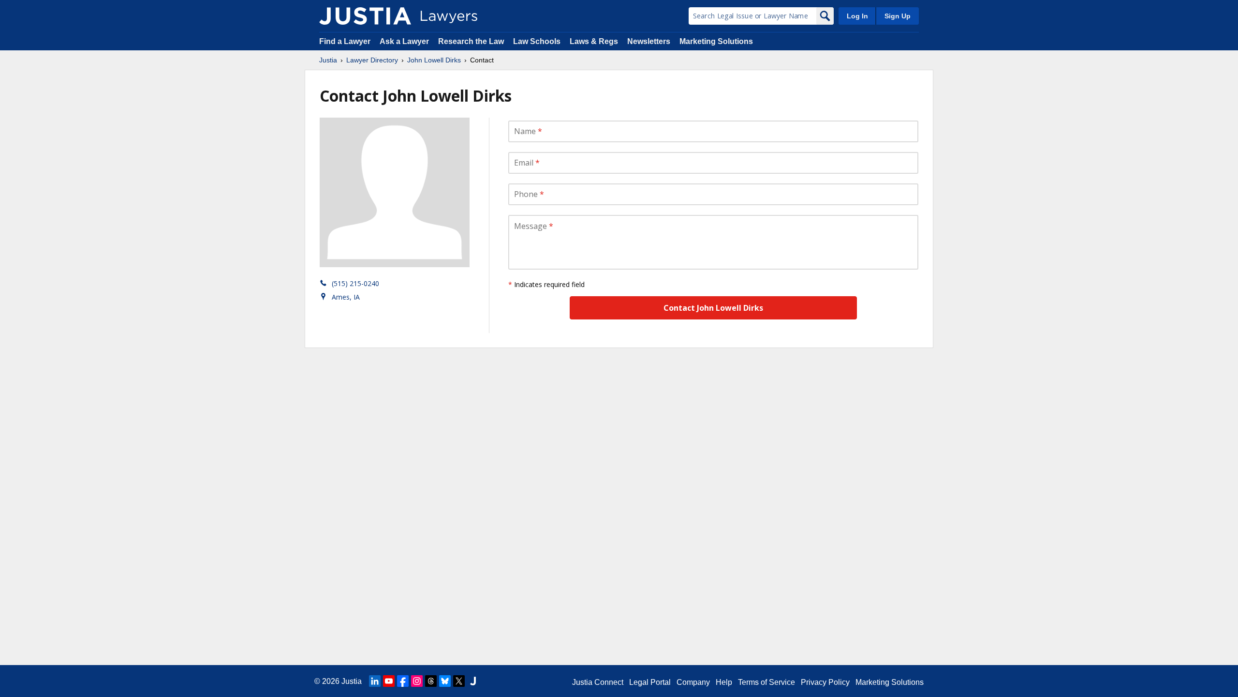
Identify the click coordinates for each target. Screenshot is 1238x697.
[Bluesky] (445, 681)
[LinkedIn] (375, 681)
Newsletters (648, 41)
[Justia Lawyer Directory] (365, 16)
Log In (857, 16)
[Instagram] (417, 681)
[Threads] (431, 681)
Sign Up (897, 16)
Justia (328, 60)
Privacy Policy (825, 682)
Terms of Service (766, 682)
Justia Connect (597, 682)
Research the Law (471, 41)
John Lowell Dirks (434, 60)
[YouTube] (389, 681)
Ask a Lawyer (405, 41)
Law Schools (536, 41)
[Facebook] (403, 681)
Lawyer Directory (372, 60)
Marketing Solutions (716, 41)
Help (724, 682)
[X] (459, 681)
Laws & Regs (594, 41)
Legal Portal (650, 682)
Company (693, 682)
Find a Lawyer (344, 41)
